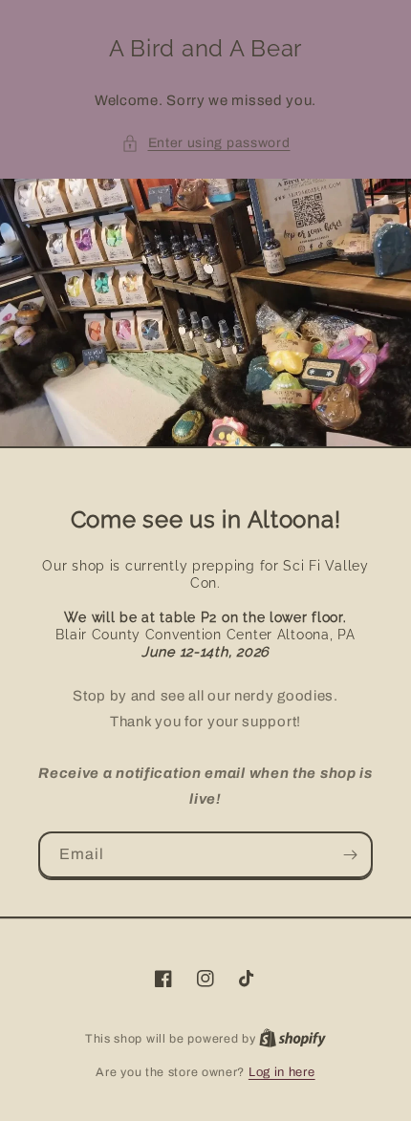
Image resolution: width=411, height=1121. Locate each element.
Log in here (282, 1072)
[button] (206, 143)
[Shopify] (292, 1039)
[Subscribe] (350, 854)
